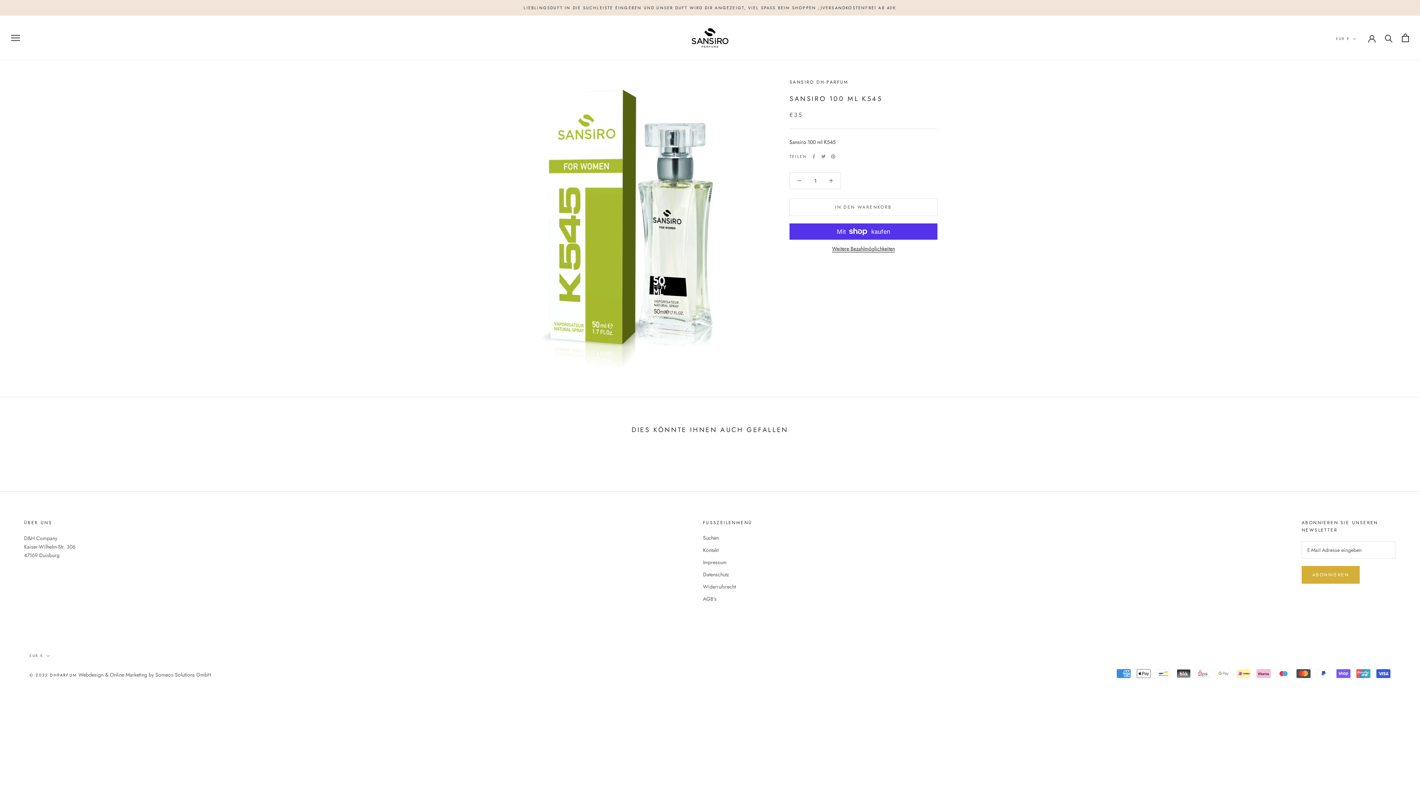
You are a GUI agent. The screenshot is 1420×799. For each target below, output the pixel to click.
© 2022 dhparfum (53, 675)
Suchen (711, 538)
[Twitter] (823, 156)
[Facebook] (814, 156)
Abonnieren (1330, 575)
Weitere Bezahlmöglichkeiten (863, 248)
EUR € (1343, 38)
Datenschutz (716, 574)
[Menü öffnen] (15, 38)
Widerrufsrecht (719, 586)
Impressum (715, 562)
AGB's (710, 599)
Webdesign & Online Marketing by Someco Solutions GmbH (144, 674)
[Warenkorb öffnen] (1405, 38)
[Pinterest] (833, 156)
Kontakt (711, 550)
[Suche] (1389, 38)
